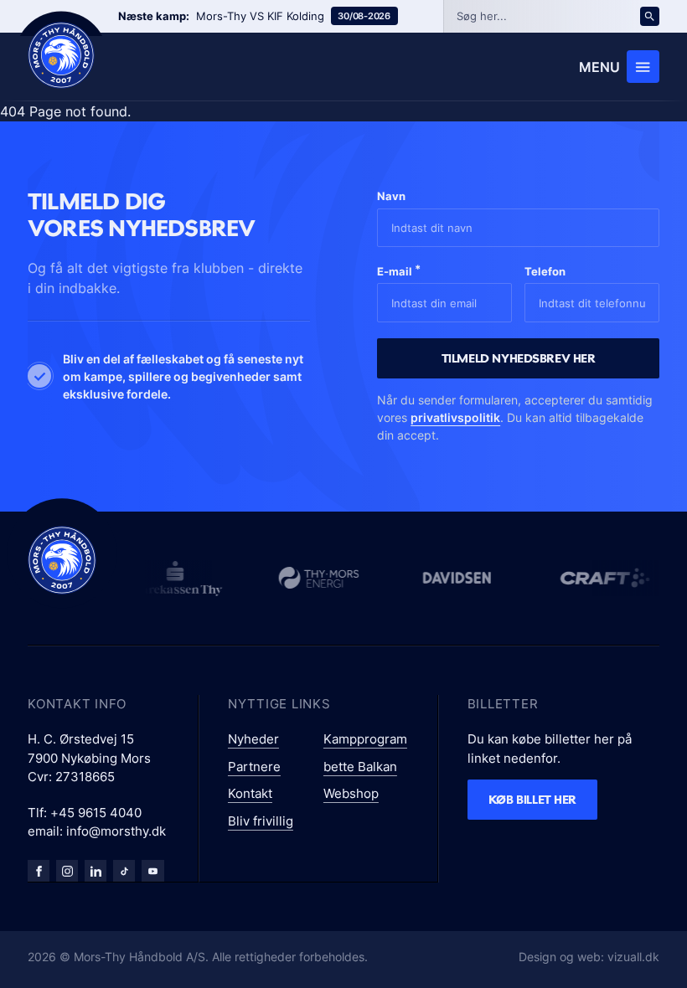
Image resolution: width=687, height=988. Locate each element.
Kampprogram (365, 739)
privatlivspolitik (455, 417)
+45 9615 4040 (96, 813)
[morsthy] (38, 871)
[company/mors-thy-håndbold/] (95, 871)
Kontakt (250, 793)
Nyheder (253, 739)
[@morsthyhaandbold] (124, 871)
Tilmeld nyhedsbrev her (519, 358)
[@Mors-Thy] (152, 871)
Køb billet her (532, 799)
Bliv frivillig (260, 821)
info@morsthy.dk (116, 831)
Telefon (545, 271)
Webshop (351, 793)
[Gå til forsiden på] (61, 55)
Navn (391, 196)
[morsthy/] (67, 871)
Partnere (254, 766)
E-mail (399, 270)
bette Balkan (360, 766)
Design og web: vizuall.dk (589, 956)
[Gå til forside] (62, 560)
